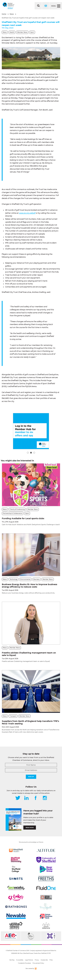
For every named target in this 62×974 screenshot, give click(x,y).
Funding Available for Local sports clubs (23, 518)
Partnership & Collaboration (12, 513)
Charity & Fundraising (17, 509)
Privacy (37, 960)
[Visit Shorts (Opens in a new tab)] (16, 878)
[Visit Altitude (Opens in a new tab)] (46, 850)
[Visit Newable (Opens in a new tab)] (16, 916)
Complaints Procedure (24, 963)
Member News (22, 32)
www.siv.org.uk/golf (27, 213)
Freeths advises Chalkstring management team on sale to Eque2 (29, 654)
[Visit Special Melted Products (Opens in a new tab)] (46, 897)
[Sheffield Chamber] (8, 5)
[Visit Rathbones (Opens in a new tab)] (16, 906)
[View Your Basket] (45, 5)
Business (36, 579)
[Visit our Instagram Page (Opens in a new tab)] (45, 798)
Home (4, 14)
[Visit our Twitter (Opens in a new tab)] (18, 798)
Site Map (11, 960)
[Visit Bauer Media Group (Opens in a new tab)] (46, 869)
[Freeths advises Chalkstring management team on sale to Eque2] (31, 623)
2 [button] (31, 453)
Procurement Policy (38, 963)
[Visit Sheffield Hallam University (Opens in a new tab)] (16, 859)
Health (12, 32)
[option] (31, 58)
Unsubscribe (44, 960)
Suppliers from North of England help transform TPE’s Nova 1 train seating (30, 722)
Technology (13, 579)
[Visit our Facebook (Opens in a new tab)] (35, 798)
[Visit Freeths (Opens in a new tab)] (46, 878)
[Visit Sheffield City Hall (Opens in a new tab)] (46, 925)
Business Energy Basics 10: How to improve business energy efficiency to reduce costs (29, 585)
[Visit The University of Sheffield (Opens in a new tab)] (46, 859)
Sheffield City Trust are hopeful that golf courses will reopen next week (28, 18)
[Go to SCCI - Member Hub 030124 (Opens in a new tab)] (31, 431)
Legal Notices (29, 960)
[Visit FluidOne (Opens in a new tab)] (46, 888)
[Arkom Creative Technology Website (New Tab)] (35, 969)
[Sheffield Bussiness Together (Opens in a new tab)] (51, 936)
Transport (13, 716)
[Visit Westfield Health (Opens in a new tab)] (16, 850)
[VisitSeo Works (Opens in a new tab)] (16, 888)
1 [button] (28, 453)
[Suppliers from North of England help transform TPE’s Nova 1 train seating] (31, 691)
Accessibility (19, 960)
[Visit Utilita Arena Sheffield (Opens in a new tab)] (16, 925)
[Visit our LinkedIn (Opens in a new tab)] (26, 798)
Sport (32, 32)
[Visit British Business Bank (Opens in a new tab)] (46, 916)
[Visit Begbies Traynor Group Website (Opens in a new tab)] (31, 936)
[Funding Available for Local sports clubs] (31, 485)
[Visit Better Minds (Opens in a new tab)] (46, 906)
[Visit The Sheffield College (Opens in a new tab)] (16, 869)
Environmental (25, 579)
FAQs (51, 960)
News (12, 14)
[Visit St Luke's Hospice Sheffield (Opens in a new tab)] (16, 897)
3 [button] (34, 453)
